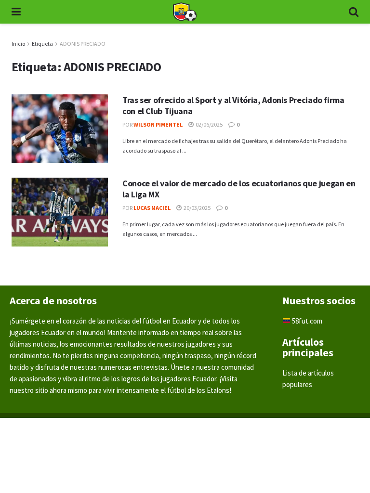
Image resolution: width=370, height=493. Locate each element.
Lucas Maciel (152, 207)
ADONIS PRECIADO (83, 43)
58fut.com (306, 320)
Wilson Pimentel (158, 124)
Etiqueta (42, 43)
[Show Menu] (16, 12)
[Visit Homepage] (184, 12)
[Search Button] (353, 12)
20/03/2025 (197, 207)
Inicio (18, 43)
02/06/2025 (209, 124)
